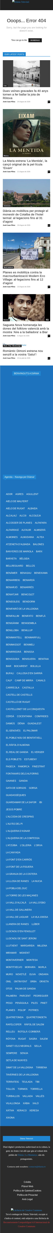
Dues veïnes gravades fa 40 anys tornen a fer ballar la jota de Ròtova (25, 94)
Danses (6, 320)
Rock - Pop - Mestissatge (12, 346)
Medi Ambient (8, 267)
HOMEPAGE (35, 40)
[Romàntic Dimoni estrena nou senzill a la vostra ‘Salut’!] (26, 345)
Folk (5, 86)
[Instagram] (19, 1132)
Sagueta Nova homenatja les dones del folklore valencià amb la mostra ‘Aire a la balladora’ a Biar (26, 328)
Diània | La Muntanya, (28, 1155)
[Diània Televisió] (26, 5)
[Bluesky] (34, 1132)
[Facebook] (11, 1132)
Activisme (7, 206)
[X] (26, 1132)
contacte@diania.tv (37, 1166)
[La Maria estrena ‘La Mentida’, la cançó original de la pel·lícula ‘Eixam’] (26, 133)
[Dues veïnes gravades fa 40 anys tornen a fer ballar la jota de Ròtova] (26, 73)
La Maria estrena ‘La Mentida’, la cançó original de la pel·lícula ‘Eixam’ (25, 164)
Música (6, 156)
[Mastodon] (42, 1132)
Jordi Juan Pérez (9, 101)
